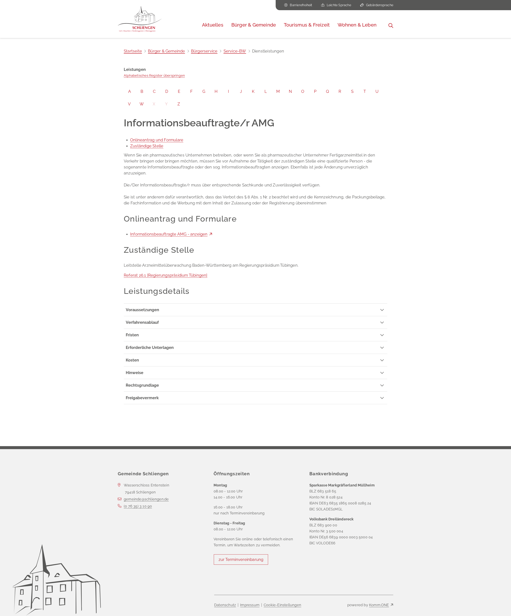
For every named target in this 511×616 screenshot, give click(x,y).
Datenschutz (225, 605)
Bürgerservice (204, 51)
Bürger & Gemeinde (253, 25)
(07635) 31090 (138, 506)
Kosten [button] (132, 360)
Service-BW (235, 51)
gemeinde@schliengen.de (146, 499)
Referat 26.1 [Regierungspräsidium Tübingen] (165, 275)
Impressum (249, 605)
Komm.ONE (379, 605)
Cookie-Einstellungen (282, 605)
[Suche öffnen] (390, 25)
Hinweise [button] (134, 372)
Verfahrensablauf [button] (142, 322)
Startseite (133, 51)
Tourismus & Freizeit (307, 25)
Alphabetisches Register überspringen (154, 75)
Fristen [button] (132, 335)
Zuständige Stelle (146, 146)
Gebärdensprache (379, 5)
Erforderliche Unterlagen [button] (150, 347)
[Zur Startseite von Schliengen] (140, 19)
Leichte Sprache (339, 5)
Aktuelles (212, 25)
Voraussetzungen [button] (142, 309)
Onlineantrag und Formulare (156, 140)
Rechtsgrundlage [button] (142, 385)
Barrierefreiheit (301, 5)
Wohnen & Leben (357, 25)
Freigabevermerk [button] (142, 397)
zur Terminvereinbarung (241, 559)
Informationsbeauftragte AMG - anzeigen (169, 234)
